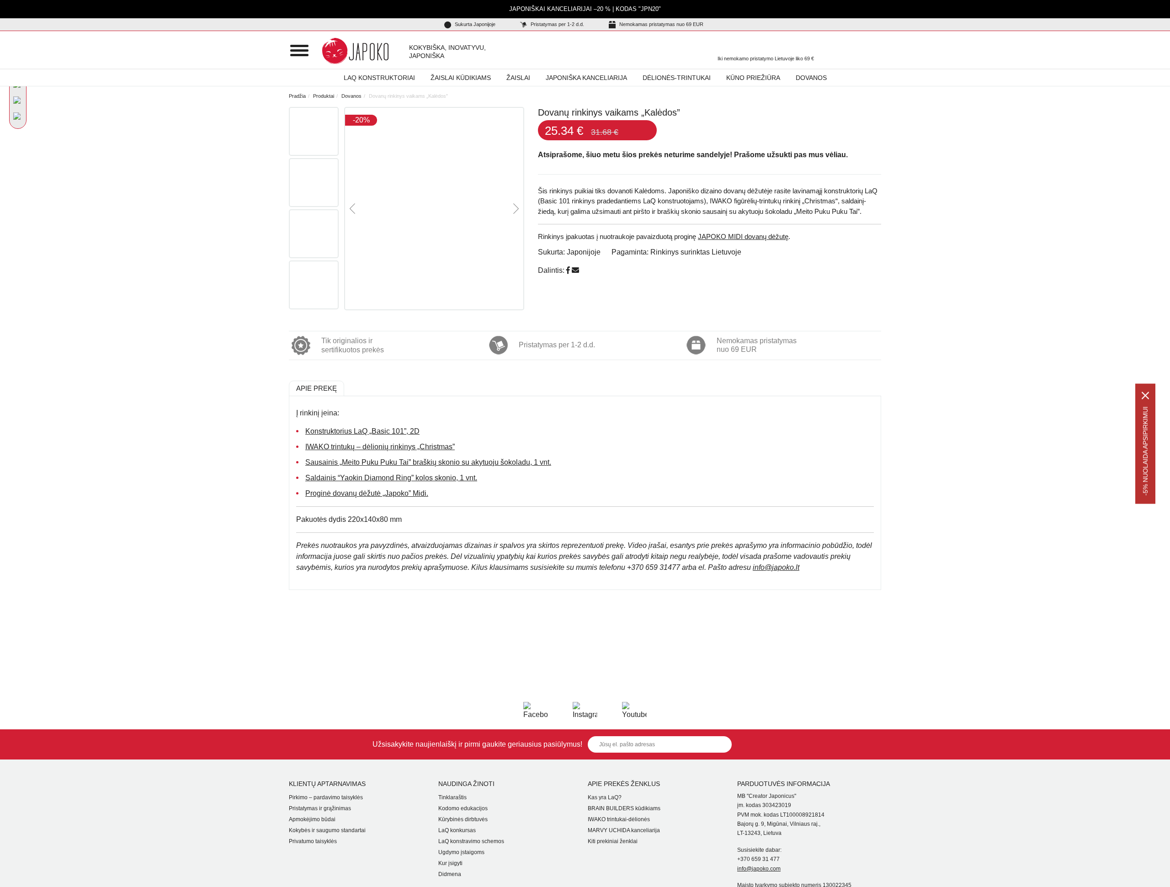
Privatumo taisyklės (313, 841)
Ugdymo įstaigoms (461, 852)
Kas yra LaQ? (605, 797)
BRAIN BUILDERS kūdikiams (624, 808)
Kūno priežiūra (753, 77)
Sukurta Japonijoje (474, 24)
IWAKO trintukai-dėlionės (619, 819)
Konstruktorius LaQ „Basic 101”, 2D (362, 431)
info (776, 567)
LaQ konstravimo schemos (471, 841)
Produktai (323, 96)
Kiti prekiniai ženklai (613, 841)
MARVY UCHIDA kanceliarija (624, 830)
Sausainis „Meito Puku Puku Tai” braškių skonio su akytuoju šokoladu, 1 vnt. (428, 462)
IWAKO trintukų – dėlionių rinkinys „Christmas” (380, 447)
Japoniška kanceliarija (586, 77)
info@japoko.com (759, 869)
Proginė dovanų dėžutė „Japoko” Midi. (366, 493)
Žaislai (518, 77)
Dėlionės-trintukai (677, 77)
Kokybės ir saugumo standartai (327, 830)
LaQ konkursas (457, 830)
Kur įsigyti (450, 863)
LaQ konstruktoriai (379, 77)
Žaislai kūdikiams (461, 77)
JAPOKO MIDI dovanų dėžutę (743, 236)
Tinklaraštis (452, 797)
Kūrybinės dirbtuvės (463, 819)
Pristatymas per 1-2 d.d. (556, 24)
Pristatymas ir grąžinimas (320, 808)
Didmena (449, 874)
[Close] (1145, 395)
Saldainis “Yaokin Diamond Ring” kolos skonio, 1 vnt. (391, 478)
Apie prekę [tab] (316, 388)
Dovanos (811, 77)
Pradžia (297, 96)
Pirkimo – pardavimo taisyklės (326, 797)
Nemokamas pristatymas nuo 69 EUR (660, 24)
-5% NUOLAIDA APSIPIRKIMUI (1145, 450)
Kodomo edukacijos (463, 808)
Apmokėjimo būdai (312, 819)
